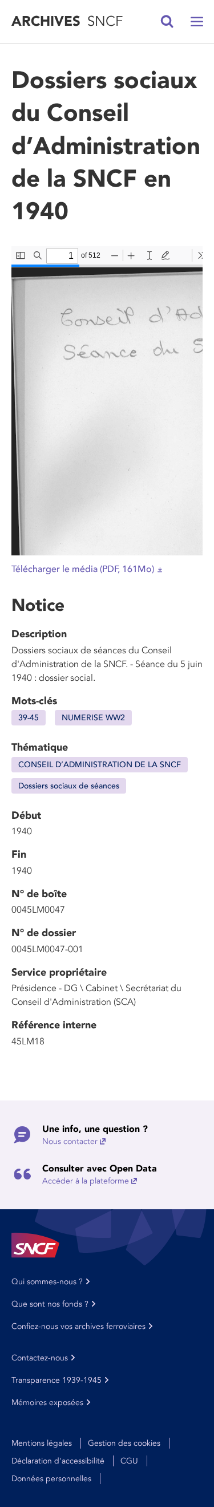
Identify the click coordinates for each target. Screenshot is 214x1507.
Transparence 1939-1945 (56, 1380)
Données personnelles (51, 1479)
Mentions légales (41, 1443)
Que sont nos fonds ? (49, 1304)
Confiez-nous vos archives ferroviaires (78, 1326)
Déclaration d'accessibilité (57, 1461)
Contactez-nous (39, 1358)
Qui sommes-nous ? (47, 1282)
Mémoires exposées (47, 1402)
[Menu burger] (196, 21)
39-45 (28, 718)
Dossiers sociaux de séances (68, 786)
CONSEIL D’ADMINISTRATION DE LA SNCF (99, 765)
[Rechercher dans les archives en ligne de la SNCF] (167, 21)
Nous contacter (70, 1141)
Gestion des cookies (124, 1443)
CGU (129, 1461)
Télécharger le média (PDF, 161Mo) (82, 569)
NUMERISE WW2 (93, 718)
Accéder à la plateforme (85, 1181)
